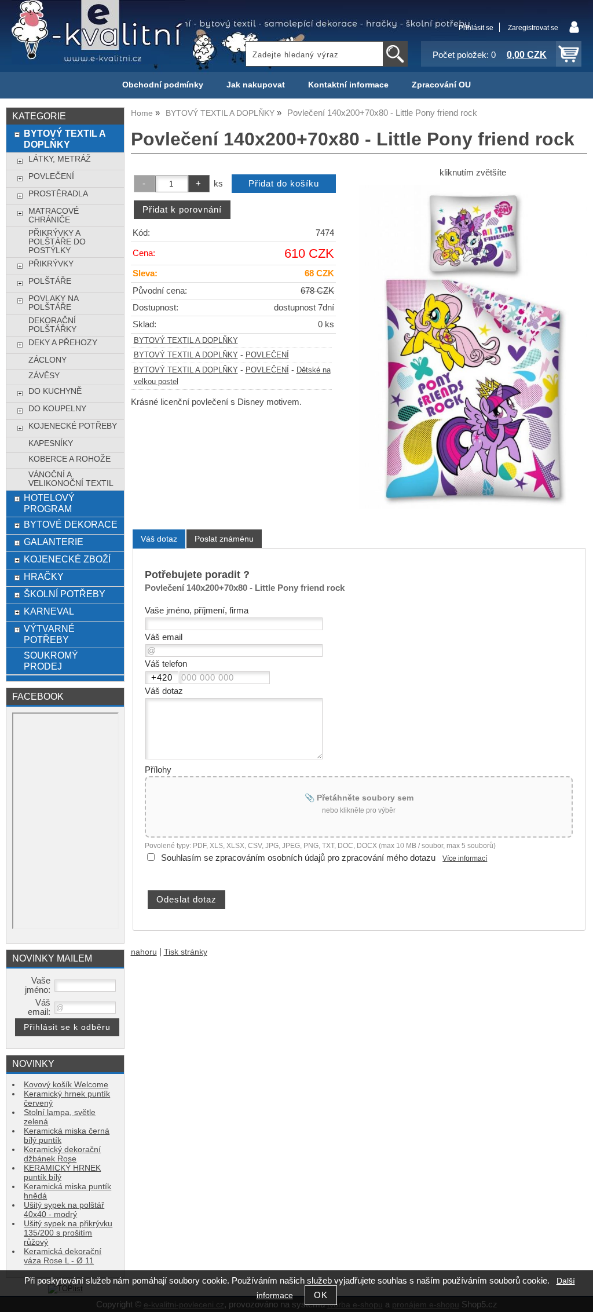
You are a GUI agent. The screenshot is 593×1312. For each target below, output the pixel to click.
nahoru (144, 952)
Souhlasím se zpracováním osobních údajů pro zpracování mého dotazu (298, 858)
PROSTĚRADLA (58, 193)
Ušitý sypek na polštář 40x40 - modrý (64, 1210)
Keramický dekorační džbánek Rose (62, 1154)
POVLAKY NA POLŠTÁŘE (53, 303)
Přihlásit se (476, 28)
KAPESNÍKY (50, 443)
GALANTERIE (53, 541)
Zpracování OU (441, 85)
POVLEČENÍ (267, 355)
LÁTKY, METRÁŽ (59, 159)
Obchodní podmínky (162, 85)
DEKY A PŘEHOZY (62, 342)
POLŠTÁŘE (49, 281)
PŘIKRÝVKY (51, 264)
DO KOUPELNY (57, 408)
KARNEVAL (49, 611)
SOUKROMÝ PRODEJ (51, 660)
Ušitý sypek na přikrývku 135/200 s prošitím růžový (68, 1233)
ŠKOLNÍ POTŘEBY (64, 594)
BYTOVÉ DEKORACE (71, 524)
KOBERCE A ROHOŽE (69, 459)
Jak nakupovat (255, 85)
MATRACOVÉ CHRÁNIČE (53, 215)
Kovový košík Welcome (66, 1084)
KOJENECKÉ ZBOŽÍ (67, 559)
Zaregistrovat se (533, 28)
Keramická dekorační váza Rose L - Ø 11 (62, 1256)
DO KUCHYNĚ (55, 391)
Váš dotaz (159, 538)
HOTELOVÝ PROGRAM (49, 503)
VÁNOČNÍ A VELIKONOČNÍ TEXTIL (71, 479)
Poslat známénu (224, 538)
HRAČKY (44, 576)
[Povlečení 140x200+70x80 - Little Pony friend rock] (473, 347)
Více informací (464, 858)
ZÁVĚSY (44, 375)
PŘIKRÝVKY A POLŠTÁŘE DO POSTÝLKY (57, 242)
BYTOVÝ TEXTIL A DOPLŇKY (186, 341)
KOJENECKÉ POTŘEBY (72, 426)
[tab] (159, 539)
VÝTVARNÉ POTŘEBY (49, 634)
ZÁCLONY (47, 360)
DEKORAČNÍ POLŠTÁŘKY (52, 325)
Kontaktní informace (348, 85)
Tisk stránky (185, 952)
